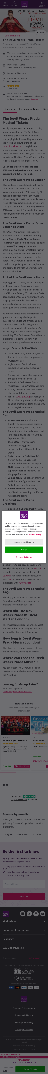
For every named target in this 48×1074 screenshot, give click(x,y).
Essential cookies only (24, 542)
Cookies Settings (24, 557)
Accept (24, 549)
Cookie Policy (35, 534)
